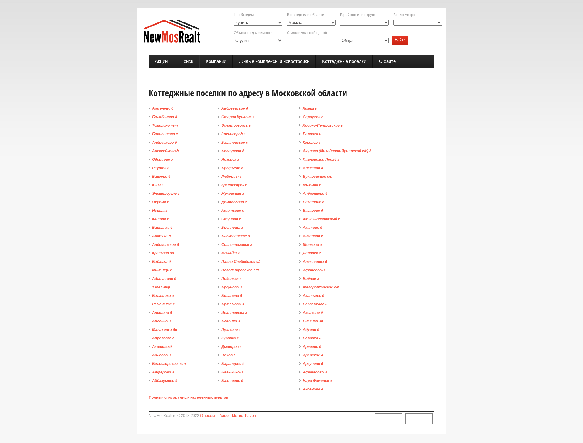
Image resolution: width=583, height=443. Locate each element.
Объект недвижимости (253, 33)
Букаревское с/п (317, 176)
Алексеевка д (315, 261)
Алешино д (162, 313)
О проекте (209, 416)
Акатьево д (313, 296)
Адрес (225, 416)
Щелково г (312, 244)
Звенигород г (233, 134)
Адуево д (311, 330)
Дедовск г (312, 253)
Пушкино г (230, 330)
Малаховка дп (164, 330)
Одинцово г (162, 159)
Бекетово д (313, 202)
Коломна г (312, 185)
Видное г (311, 278)
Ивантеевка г (234, 313)
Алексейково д (165, 151)
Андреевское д (165, 244)
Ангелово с (313, 236)
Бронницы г (232, 227)
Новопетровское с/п (240, 270)
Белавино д (231, 296)
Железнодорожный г (321, 219)
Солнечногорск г (236, 244)
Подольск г (231, 278)
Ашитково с (232, 210)
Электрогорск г (236, 125)
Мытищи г (162, 270)
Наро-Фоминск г (317, 381)
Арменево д (162, 108)
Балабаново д (164, 117)
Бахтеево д (232, 381)
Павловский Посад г (321, 159)
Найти (400, 40)
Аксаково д (313, 313)
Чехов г (228, 355)
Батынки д (162, 227)
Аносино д (161, 321)
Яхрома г (160, 202)
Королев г (311, 142)
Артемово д (232, 304)
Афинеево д (314, 270)
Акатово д (312, 227)
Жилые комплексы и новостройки (274, 61)
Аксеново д (313, 389)
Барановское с (234, 142)
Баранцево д (232, 364)
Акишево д (162, 347)
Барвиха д (312, 338)
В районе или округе (357, 15)
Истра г (159, 210)
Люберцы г (231, 176)
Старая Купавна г (237, 117)
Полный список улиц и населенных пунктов (188, 397)
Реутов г (160, 168)
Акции (161, 61)
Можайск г (230, 253)
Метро (237, 416)
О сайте (387, 61)
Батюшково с (165, 134)
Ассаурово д (232, 151)
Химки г (310, 108)
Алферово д (163, 372)
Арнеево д (312, 347)
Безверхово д (315, 304)
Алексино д (313, 168)
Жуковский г (232, 193)
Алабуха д (161, 236)
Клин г (157, 185)
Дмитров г (231, 347)
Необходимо (245, 15)
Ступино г (231, 219)
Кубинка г (230, 338)
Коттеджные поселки (344, 61)
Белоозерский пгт (169, 364)
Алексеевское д (235, 236)
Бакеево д (161, 176)
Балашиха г (163, 296)
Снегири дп (313, 321)
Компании (216, 61)
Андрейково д (164, 142)
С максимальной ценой (307, 33)
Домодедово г (234, 202)
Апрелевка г (163, 338)
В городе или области (305, 15)
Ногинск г (230, 159)
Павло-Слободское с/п (241, 261)
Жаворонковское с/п (321, 287)
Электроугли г (165, 193)
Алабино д (230, 321)
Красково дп (163, 253)
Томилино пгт (165, 125)
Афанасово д (164, 278)
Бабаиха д (161, 261)
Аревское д (313, 355)
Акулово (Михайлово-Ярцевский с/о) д (337, 151)
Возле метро (404, 15)
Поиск (186, 61)
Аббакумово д (164, 381)
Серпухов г (313, 117)
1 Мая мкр (161, 287)
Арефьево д (232, 168)
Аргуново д (231, 287)
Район (250, 416)
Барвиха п (312, 134)
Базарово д (313, 210)
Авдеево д (161, 355)
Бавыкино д (232, 372)
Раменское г (163, 304)
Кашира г (160, 219)
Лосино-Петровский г (323, 125)
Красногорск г (234, 185)
